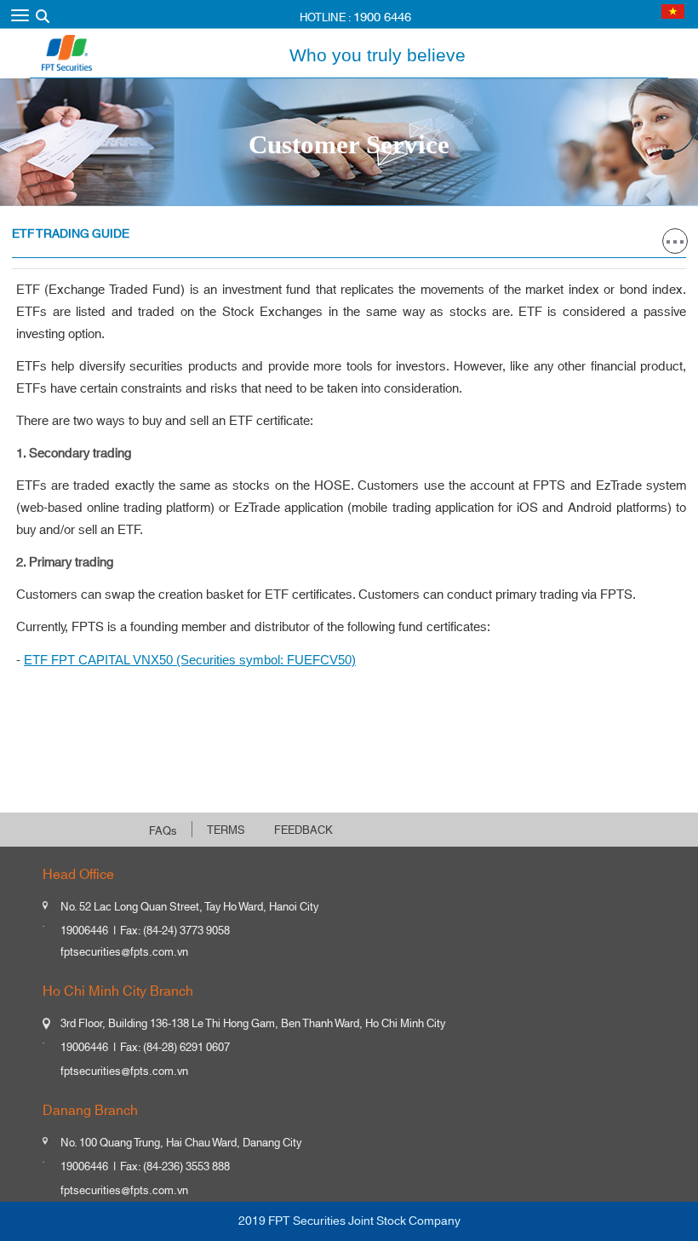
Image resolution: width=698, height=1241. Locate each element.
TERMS (226, 830)
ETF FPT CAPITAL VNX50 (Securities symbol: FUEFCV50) (190, 659)
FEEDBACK (303, 830)
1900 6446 (382, 17)
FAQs (163, 831)
